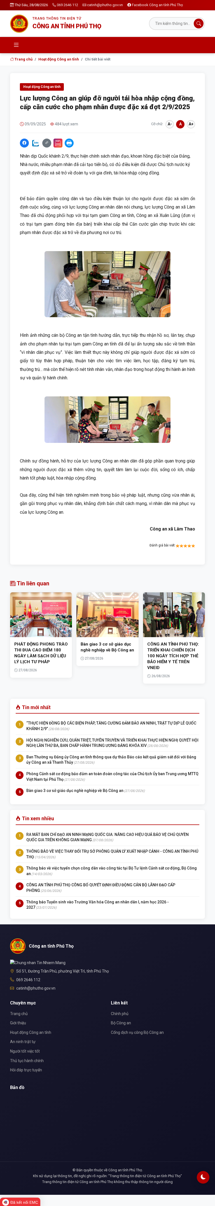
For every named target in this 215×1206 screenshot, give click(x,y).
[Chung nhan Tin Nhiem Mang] (38, 962)
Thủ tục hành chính (27, 1060)
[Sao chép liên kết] (46, 143)
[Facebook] (24, 143)
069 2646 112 (67, 5)
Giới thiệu (18, 1023)
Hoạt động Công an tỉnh (58, 59)
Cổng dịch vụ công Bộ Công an (137, 1032)
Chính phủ (119, 1013)
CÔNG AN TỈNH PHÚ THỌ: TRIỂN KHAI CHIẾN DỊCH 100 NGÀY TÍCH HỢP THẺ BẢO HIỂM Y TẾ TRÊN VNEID (173, 656)
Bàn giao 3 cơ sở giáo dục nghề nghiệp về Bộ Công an (74, 790)
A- (170, 124)
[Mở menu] (16, 45)
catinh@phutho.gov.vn (105, 5)
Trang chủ (23, 59)
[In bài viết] (69, 143)
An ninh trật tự (23, 1041)
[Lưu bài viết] (57, 143)
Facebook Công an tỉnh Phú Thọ (157, 5)
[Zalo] (35, 143)
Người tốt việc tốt (25, 1051)
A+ (191, 124)
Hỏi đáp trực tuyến (26, 1070)
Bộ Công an (121, 1023)
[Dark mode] (203, 1177)
